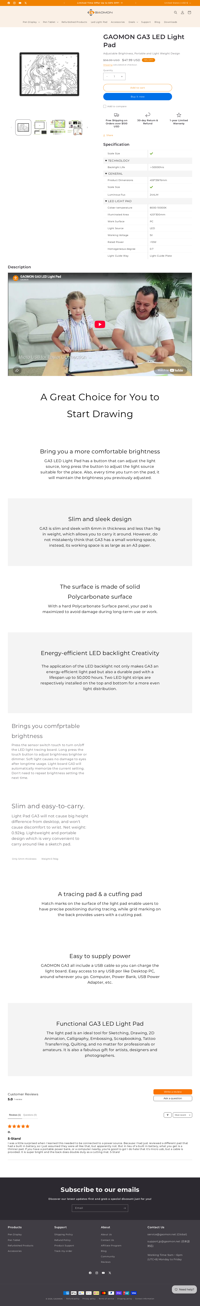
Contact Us (107, 1240)
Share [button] (109, 135)
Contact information (144, 1299)
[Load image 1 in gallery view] (23, 127)
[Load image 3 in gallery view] (58, 127)
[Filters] (168, 1115)
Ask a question (173, 1098)
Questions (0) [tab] (30, 1115)
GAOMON (58, 1299)
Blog (104, 1251)
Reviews (105, 1262)
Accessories (15, 1251)
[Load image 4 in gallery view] (75, 127)
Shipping (107, 65)
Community (108, 1256)
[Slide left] (11, 127)
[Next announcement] (135, 3)
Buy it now (138, 96)
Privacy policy (89, 1299)
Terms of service (106, 1299)
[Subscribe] (124, 1208)
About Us (106, 1234)
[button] (31, 22)
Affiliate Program (111, 1245)
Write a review (173, 1091)
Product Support (64, 1245)
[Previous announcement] (64, 3)
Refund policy (72, 1299)
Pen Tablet (14, 1240)
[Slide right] (87, 127)
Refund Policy (62, 1240)
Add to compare (116, 106)
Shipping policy (124, 1299)
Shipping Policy (63, 1234)
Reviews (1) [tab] (15, 1115)
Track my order (63, 1251)
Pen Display (15, 1234)
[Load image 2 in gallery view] (40, 127)
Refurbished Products (20, 1245)
